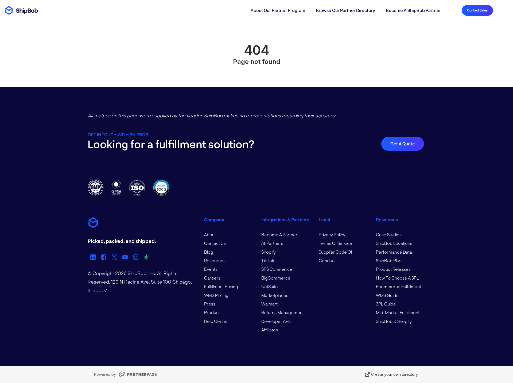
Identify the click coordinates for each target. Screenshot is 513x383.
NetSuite (269, 286)
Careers (212, 277)
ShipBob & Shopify (394, 321)
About (210, 234)
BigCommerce (275, 277)
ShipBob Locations (394, 243)
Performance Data (394, 251)
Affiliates (269, 329)
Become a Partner (279, 234)
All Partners (272, 243)
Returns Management (282, 312)
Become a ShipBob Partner (413, 10)
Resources (215, 260)
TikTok (267, 260)
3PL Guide (386, 303)
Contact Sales (477, 10)
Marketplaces (274, 295)
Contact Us (215, 243)
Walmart (269, 303)
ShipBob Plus (388, 260)
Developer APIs (276, 321)
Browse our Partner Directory (345, 10)
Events (210, 269)
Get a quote (402, 143)
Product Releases (393, 269)
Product (212, 312)
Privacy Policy (332, 234)
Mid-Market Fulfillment (397, 312)
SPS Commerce (276, 269)
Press (209, 303)
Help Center (216, 321)
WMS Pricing (216, 295)
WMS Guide (387, 295)
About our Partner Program (278, 10)
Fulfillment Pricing (221, 286)
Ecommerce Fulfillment (398, 286)
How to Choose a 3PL (397, 277)
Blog (208, 251)
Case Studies (389, 234)
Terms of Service (335, 243)
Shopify (268, 251)
